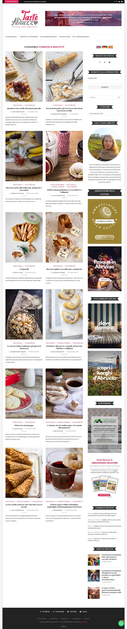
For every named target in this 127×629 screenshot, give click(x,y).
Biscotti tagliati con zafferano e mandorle (64, 269)
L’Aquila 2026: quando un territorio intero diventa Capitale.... (44, 1)
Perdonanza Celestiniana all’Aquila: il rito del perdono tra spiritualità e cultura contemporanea (111, 575)
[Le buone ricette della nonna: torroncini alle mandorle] (64, 394)
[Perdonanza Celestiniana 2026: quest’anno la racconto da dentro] (94, 560)
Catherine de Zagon (59, 272)
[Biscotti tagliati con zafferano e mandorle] (64, 237)
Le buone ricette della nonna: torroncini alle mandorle (64, 426)
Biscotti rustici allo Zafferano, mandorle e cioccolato (24, 189)
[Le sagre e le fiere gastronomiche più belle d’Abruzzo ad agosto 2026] (94, 593)
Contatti (86, 618)
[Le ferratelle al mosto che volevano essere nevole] (24, 473)
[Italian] (108, 47)
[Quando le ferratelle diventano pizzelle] (24, 76)
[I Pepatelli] (24, 237)
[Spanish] (111, 47)
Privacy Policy (42, 618)
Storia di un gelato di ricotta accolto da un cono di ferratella (64, 109)
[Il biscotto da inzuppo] (24, 394)
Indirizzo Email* (92, 78)
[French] (101, 47)
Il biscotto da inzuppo (24, 425)
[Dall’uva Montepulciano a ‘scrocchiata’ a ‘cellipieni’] (64, 156)
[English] (98, 47)
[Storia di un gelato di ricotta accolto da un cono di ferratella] (64, 76)
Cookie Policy (53, 618)
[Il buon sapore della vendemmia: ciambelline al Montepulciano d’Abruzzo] (64, 473)
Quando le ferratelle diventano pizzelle (24, 108)
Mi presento (65, 618)
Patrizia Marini (57, 510)
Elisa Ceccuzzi (18, 272)
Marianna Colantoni (18, 193)
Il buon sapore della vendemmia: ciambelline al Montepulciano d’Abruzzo (64, 506)
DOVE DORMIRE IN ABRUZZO (48, 36)
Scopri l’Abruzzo (11, 36)
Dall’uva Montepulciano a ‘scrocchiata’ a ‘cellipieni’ (64, 191)
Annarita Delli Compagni (59, 114)
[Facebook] (114, 1)
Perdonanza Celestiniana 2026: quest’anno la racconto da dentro (111, 557)
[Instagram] (116, 1)
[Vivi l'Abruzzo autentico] (105, 221)
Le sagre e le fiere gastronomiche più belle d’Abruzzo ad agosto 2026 (111, 590)
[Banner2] (105, 268)
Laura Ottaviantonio (18, 111)
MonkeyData (84, 622)
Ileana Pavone (18, 428)
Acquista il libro (64, 36)
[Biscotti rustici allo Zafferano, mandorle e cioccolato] (24, 156)
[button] (20, 1)
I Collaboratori (76, 618)
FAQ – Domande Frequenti (80, 36)
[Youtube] (119, 1)
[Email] (122, 1)
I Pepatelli (24, 269)
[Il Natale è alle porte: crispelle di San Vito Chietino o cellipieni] (64, 314)
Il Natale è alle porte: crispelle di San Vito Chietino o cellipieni (64, 347)
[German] (104, 47)
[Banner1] (105, 325)
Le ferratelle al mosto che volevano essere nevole (24, 506)
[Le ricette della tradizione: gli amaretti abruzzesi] (24, 314)
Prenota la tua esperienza (29, 36)
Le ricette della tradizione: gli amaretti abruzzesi (24, 347)
